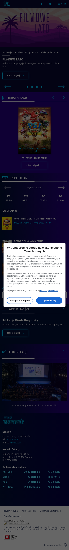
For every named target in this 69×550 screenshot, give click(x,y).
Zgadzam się (49, 300)
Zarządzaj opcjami (20, 300)
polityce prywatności (49, 291)
